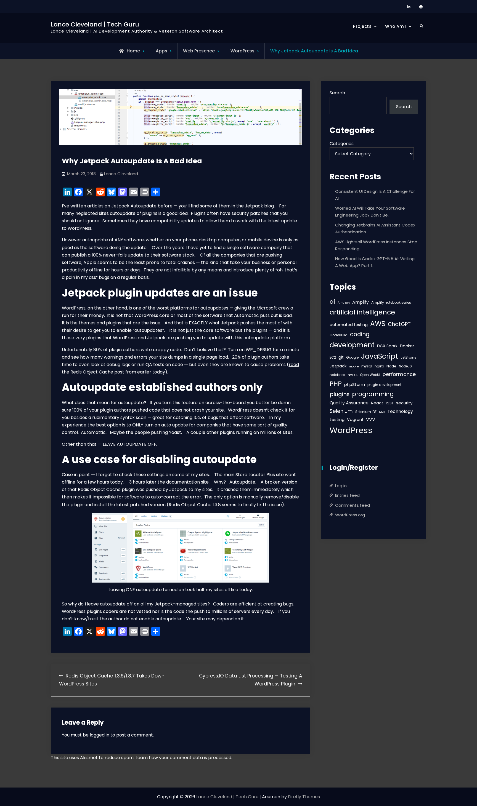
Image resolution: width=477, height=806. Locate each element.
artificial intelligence (362, 312)
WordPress (242, 51)
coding (360, 334)
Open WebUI (370, 374)
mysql (366, 366)
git (341, 357)
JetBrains (408, 357)
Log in (341, 486)
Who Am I (395, 26)
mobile (354, 366)
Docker (407, 346)
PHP (336, 383)
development (352, 345)
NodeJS (405, 366)
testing (337, 419)
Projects (362, 26)
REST (390, 403)
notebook (337, 374)
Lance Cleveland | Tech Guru (95, 24)
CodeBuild (339, 335)
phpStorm (354, 384)
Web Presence (199, 51)
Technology (400, 411)
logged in (99, 735)
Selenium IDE (366, 411)
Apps (161, 51)
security (404, 403)
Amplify (360, 302)
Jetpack (338, 366)
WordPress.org (350, 515)
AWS (377, 324)
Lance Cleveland (121, 174)
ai (332, 301)
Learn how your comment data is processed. (184, 757)
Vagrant (355, 419)
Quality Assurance (349, 403)
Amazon (344, 303)
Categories (342, 143)
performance (399, 374)
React (377, 403)
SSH (382, 412)
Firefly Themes (304, 797)
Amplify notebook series (391, 302)
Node (391, 366)
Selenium (341, 411)
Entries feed (347, 495)
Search (337, 93)
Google (352, 357)
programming (373, 394)
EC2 (333, 357)
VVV (370, 419)
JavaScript (379, 356)
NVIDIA (352, 375)
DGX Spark (387, 346)
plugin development (384, 384)
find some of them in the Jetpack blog (232, 206)
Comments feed (352, 505)
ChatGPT (399, 324)
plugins (339, 394)
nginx (379, 366)
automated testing (349, 324)
